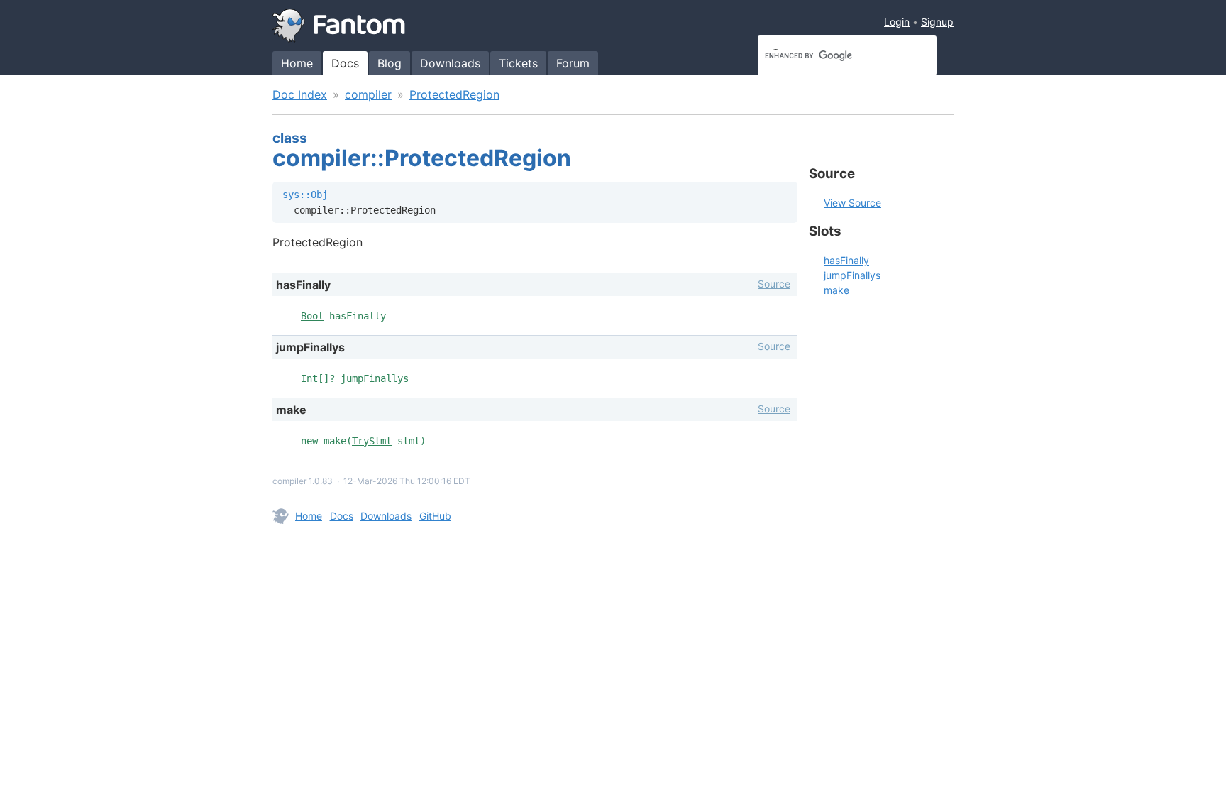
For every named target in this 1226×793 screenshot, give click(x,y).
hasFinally (846, 260)
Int (309, 378)
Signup (937, 22)
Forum (573, 63)
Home (297, 63)
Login (897, 22)
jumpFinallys (852, 275)
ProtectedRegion (454, 94)
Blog (389, 63)
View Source (852, 203)
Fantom (339, 26)
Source (774, 284)
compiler (368, 94)
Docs (345, 63)
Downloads (450, 63)
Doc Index (299, 94)
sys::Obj (305, 194)
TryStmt (372, 441)
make (836, 290)
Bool (312, 316)
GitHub (435, 516)
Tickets (518, 63)
